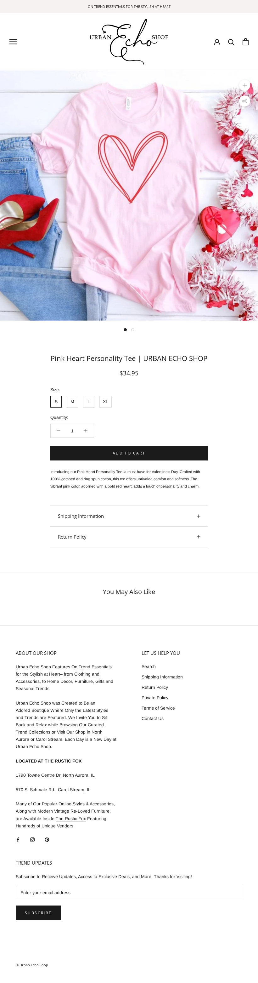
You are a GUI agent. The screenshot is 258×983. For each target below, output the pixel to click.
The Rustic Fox (71, 818)
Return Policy (72, 537)
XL (105, 401)
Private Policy (155, 697)
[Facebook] (18, 839)
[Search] (231, 41)
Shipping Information (81, 516)
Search (149, 666)
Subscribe (38, 913)
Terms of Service (158, 708)
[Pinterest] (47, 839)
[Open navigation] (13, 41)
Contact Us (153, 718)
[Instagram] (32, 839)
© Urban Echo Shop (32, 965)
